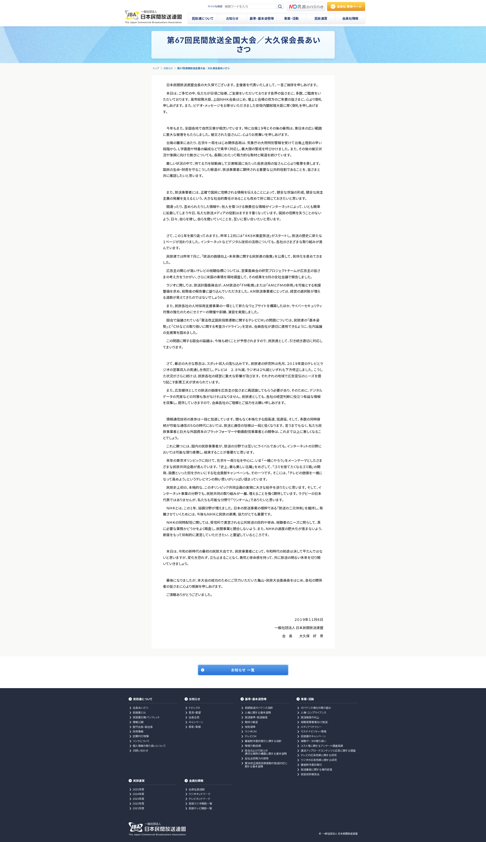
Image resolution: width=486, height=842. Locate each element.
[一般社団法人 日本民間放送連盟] (153, 17)
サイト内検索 (215, 6)
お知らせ (168, 68)
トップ (156, 68)
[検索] (280, 6)
